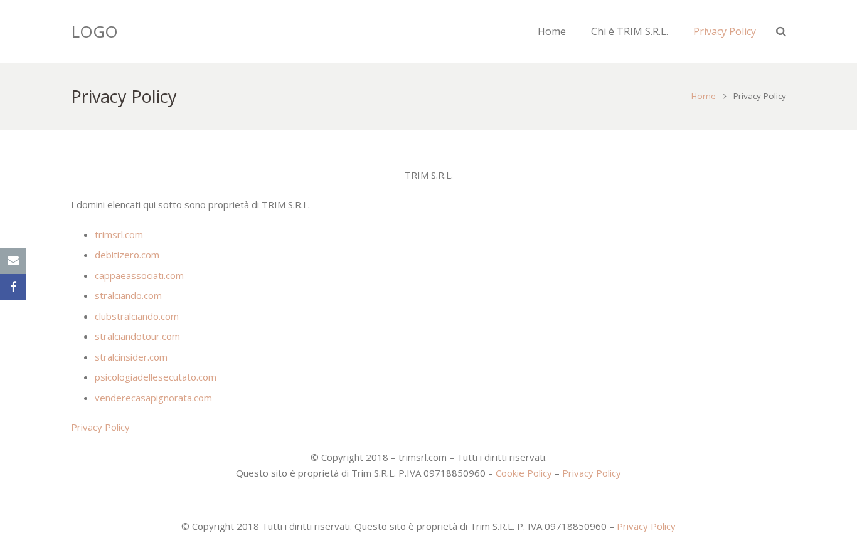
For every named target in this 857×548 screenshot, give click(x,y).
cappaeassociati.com (139, 275)
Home (703, 96)
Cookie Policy (524, 472)
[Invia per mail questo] (13, 261)
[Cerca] (781, 31)
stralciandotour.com (137, 336)
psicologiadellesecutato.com (155, 377)
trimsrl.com (119, 234)
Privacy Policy (100, 427)
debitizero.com (127, 254)
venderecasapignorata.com (153, 397)
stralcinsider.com (131, 356)
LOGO (94, 31)
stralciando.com (128, 295)
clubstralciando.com (137, 316)
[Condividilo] (13, 287)
